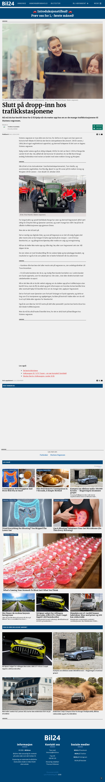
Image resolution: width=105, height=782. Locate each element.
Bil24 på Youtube (80, 760)
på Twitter (80, 754)
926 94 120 (99, 126)
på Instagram (80, 757)
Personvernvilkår (53, 772)
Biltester (55, 3)
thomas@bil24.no (52, 752)
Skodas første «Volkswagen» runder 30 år (39, 376)
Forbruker (44, 455)
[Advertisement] (52, 341)
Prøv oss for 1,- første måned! (52, 16)
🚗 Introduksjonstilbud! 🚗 (52, 11)
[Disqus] (52, 417)
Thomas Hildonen (52, 764)
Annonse (22, 3)
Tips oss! (99, 129)
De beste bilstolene (30, 370)
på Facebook (80, 750)
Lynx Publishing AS (50, 774)
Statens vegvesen (57, 455)
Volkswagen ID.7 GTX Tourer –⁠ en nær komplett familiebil (45, 373)
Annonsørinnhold (38, 3)
